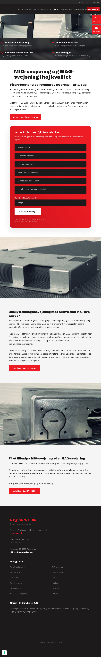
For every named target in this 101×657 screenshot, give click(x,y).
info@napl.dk (16, 533)
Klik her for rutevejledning (22, 552)
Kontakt (96, 2)
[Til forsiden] (8, 9)
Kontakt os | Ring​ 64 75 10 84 (25, 117)
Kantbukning (42, 9)
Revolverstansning (27, 9)
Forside (81, 2)
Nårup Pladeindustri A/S (25, 93)
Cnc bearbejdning (82, 9)
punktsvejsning (46, 483)
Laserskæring (67, 9)
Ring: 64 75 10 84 (23, 520)
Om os (88, 2)
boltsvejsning (28, 483)
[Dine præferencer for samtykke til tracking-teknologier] (4, 652)
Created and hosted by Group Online (50, 642)
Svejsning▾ (54, 9)
